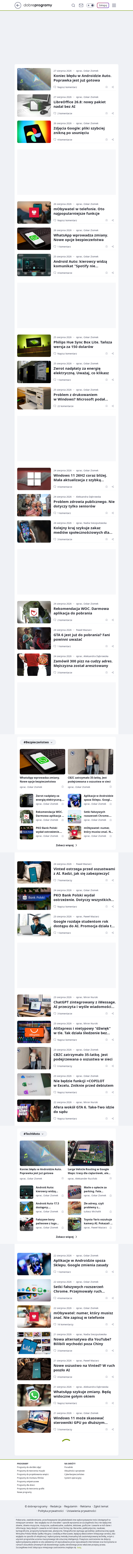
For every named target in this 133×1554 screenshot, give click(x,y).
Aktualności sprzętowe (74, 1470)
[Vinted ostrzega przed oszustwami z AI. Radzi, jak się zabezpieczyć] (34, 872)
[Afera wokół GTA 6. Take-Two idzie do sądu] (34, 1111)
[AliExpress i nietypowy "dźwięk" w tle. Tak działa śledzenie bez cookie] (34, 1032)
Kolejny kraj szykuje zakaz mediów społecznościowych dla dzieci (81, 532)
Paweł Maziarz (84, 629)
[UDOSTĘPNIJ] (113, 87)
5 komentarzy (64, 1429)
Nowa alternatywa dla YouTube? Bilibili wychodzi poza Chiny (82, 1341)
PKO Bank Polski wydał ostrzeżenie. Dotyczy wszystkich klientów (48, 830)
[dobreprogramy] (40, 5)
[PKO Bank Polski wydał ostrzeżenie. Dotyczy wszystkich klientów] (26, 832)
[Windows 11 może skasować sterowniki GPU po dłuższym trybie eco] (34, 1421)
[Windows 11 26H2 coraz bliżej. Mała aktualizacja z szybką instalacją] (34, 479)
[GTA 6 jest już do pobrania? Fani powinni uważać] (34, 638)
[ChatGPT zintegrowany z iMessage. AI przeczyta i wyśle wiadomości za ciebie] (34, 1006)
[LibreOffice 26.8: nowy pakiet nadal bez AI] (34, 105)
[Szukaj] (73, 5)
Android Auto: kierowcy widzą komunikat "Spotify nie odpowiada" (80, 266)
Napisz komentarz (67, 87)
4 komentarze (64, 139)
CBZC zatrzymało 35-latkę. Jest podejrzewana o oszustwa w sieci (89, 779)
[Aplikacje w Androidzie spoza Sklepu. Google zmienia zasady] (74, 800)
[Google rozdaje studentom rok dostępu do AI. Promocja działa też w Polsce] (34, 925)
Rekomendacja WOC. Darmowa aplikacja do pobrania (81, 610)
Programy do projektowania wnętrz (33, 1474)
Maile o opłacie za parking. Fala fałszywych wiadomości (95, 1189)
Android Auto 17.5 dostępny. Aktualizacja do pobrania (47, 1205)
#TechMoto (32, 1134)
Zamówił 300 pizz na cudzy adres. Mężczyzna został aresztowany (83, 663)
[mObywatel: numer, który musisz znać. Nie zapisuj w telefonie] (74, 832)
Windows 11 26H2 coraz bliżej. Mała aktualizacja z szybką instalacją (80, 480)
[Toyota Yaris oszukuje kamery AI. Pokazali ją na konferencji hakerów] (74, 1224)
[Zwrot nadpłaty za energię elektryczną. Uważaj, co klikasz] (34, 372)
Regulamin (70, 1506)
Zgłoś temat (101, 1506)
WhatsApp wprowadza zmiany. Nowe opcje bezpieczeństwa (81, 237)
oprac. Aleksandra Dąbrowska (92, 656)
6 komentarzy (64, 1066)
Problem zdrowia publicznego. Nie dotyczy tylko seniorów (84, 503)
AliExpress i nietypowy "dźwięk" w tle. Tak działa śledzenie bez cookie (82, 1033)
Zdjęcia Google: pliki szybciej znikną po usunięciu (79, 130)
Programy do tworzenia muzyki (31, 1470)
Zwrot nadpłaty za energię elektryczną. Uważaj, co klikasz (81, 370)
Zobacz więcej (65, 845)
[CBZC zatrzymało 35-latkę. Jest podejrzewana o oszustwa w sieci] (90, 761)
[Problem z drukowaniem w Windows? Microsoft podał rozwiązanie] (34, 398)
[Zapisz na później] (106, 87)
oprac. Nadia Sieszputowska (91, 522)
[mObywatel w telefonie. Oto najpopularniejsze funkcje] (34, 212)
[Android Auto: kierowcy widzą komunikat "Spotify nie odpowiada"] (34, 265)
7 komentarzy (64, 880)
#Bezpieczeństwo (36, 742)
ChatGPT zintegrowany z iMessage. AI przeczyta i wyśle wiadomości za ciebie (85, 1006)
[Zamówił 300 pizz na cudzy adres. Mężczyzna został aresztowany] (34, 664)
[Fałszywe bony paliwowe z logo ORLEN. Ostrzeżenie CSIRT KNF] (26, 1224)
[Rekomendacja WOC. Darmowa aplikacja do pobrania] (34, 612)
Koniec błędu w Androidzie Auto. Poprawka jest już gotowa (82, 77)
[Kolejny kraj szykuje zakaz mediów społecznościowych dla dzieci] (34, 531)
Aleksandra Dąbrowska (88, 496)
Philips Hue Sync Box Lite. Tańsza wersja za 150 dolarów (83, 344)
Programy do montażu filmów (30, 1478)
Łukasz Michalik (92, 1211)
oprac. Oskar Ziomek (87, 70)
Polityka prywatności (51, 1511)
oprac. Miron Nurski (87, 997)
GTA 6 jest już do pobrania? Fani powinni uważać (82, 637)
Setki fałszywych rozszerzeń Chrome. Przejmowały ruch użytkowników (96, 814)
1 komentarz (64, 246)
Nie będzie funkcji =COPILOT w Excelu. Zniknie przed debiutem (84, 1083)
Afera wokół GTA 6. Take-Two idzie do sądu (84, 1109)
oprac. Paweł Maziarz (87, 916)
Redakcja (55, 1506)
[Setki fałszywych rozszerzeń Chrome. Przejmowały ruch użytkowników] (74, 816)
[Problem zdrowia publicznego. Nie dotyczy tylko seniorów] (34, 505)
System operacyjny (72, 1478)
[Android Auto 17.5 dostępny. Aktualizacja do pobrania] (26, 1208)
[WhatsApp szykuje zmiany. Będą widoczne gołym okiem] (34, 1395)
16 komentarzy (65, 1324)
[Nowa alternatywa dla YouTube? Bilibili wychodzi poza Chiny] (34, 1343)
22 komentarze (65, 406)
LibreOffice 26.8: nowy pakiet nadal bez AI (80, 104)
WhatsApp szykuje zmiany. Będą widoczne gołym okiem (82, 1394)
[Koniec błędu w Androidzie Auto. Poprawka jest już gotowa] (34, 79)
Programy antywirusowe (28, 1481)
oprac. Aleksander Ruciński (82, 1178)
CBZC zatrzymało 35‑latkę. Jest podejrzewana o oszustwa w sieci (83, 1056)
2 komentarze (64, 113)
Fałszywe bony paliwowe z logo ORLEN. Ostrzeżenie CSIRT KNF (48, 1221)
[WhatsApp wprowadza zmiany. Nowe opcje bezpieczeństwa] (34, 239)
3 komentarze (64, 539)
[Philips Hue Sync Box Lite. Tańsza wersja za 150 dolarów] (34, 346)
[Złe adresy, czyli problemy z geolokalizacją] (74, 1208)
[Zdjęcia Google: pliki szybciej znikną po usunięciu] (34, 132)
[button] (114, 5)
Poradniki (68, 1467)
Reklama (85, 1506)
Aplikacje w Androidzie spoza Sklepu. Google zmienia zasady (98, 798)
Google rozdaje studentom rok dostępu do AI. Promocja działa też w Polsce (84, 926)
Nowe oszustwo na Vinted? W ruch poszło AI (84, 1367)
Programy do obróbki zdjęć (29, 1467)
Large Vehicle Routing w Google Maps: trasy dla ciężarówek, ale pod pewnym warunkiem (88, 1171)
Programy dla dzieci (26, 1485)
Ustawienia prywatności (81, 1511)
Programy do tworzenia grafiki (30, 1488)
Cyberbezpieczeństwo (74, 1474)
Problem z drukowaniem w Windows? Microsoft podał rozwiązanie (79, 399)
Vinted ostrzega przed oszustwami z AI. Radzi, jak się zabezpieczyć (84, 871)
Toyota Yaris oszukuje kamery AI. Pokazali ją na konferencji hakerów (98, 1221)
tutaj (79, 1547)
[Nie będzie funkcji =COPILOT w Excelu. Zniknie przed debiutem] (34, 1084)
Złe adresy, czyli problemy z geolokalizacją (94, 1205)
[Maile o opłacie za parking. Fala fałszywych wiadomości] (74, 1192)
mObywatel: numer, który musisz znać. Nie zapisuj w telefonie (98, 830)
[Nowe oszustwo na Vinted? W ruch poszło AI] (34, 1369)
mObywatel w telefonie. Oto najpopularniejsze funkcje (79, 211)
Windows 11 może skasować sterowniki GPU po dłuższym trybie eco (79, 1422)
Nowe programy (24, 1492)
